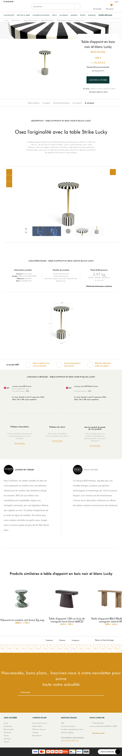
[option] (61, 204)
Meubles (74, 15)
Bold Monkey (16, 20)
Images (46, 102)
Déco (54, 15)
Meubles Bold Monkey (31, 20)
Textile (82, 15)
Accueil (6, 20)
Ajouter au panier (98, 80)
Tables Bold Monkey (47, 20)
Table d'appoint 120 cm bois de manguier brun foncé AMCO (67, 620)
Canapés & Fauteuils (41, 15)
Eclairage (63, 15)
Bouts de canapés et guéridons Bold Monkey (61, 278)
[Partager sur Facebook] (9, 178)
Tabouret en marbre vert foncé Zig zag (22, 620)
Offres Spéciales (105, 15)
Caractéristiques (61, 102)
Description (34, 102)
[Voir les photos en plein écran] (113, 172)
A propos (89, 102)
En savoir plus (20, 443)
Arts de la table (23, 15)
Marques (92, 15)
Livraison (77, 102)
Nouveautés (9, 15)
